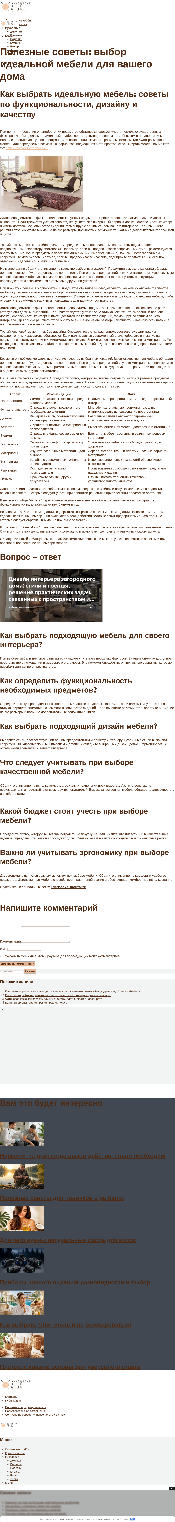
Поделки (16, 39)
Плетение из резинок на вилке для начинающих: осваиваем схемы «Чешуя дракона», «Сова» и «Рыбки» (72, 991)
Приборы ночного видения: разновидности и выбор (75, 1282)
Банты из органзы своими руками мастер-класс (36, 1002)
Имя (3, 949)
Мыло (9, 1483)
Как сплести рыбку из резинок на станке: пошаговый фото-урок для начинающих (58, 995)
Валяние (16, 35)
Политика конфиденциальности (25, 1407)
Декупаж (16, 31)
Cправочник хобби (17, 1449)
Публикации (13, 1400)
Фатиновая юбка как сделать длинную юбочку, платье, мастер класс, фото (53, 999)
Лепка (14, 1479)
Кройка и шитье (15, 1453)
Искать (30, 971)
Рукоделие (12, 1457)
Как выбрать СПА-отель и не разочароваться (65, 1324)
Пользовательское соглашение (25, 1411)
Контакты (11, 1397)
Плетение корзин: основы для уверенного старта (70, 1366)
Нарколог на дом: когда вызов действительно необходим (82, 1155)
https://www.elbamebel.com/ (27, 148)
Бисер (14, 1475)
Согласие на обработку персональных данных (35, 1414)
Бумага (15, 43)
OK (132, 1519)
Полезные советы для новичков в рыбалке (62, 1197)
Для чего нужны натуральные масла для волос (68, 1239)
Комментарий (10, 941)
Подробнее (124, 1519)
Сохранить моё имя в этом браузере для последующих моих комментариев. (61, 956)
